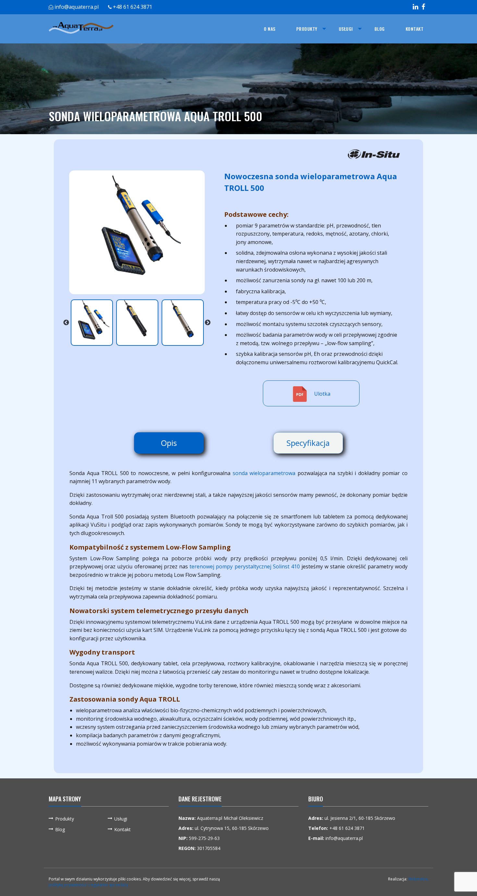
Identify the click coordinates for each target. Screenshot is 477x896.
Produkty (306, 28)
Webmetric (418, 879)
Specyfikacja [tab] (308, 442)
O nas (269, 28)
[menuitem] (269, 28)
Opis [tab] (169, 442)
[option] (137, 232)
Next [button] (207, 322)
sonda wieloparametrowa (264, 473)
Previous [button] (66, 322)
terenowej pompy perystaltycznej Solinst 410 (245, 566)
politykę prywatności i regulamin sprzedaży (88, 885)
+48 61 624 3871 (132, 6)
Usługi (346, 28)
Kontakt (415, 28)
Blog (379, 28)
